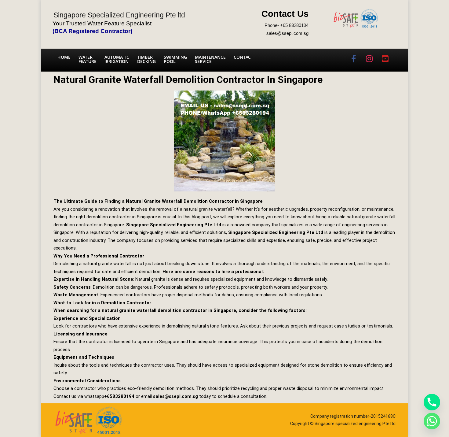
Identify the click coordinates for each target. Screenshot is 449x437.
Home (64, 57)
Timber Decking (146, 59)
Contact (243, 57)
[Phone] (432, 402)
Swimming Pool (175, 59)
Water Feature (87, 59)
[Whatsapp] (432, 421)
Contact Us (284, 14)
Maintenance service (210, 59)
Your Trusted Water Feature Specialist (102, 23)
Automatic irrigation (116, 59)
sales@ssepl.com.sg (287, 33)
